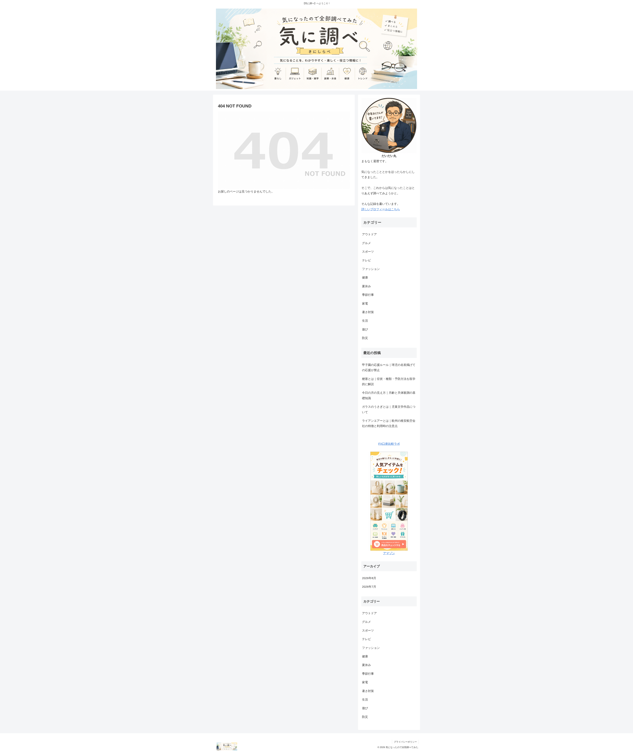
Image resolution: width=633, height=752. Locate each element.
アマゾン (389, 553)
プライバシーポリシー (405, 741)
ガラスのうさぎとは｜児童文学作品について (388, 409)
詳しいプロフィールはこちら (380, 209)
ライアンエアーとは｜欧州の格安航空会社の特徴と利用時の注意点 (388, 423)
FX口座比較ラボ (389, 443)
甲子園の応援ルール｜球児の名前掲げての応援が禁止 (388, 367)
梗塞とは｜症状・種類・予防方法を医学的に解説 (388, 381)
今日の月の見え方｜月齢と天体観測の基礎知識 (388, 395)
